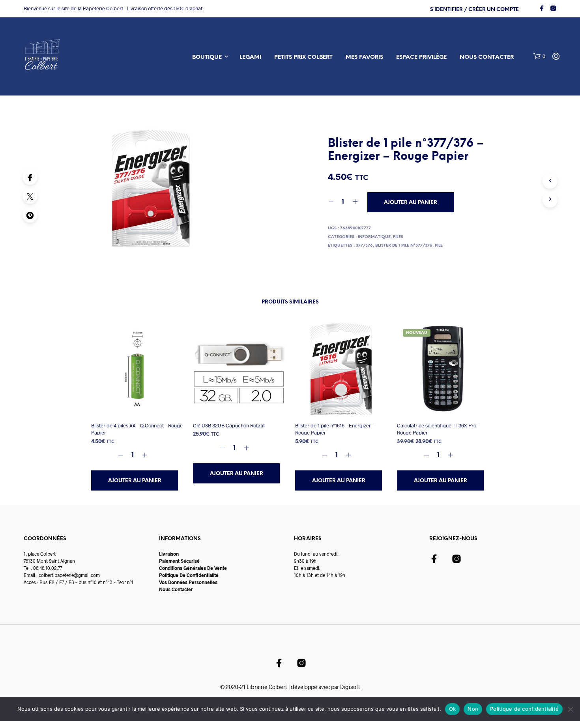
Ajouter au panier (134, 480)
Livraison (169, 553)
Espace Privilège (421, 57)
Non (473, 709)
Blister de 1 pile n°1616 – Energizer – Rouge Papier (334, 429)
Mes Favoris (364, 57)
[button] (539, 56)
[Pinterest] (29, 215)
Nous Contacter (176, 589)
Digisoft (350, 687)
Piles (398, 237)
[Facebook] (29, 177)
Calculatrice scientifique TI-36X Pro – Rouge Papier (438, 429)
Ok (452, 709)
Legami (250, 57)
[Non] (570, 709)
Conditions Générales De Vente (193, 568)
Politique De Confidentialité (189, 575)
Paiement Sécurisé (179, 561)
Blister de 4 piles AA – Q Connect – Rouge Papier (137, 429)
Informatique (374, 237)
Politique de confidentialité (524, 709)
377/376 (364, 245)
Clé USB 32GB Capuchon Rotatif (229, 425)
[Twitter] (29, 196)
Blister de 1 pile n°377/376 (403, 245)
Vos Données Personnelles (188, 582)
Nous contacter (487, 57)
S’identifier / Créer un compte (474, 9)
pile (439, 245)
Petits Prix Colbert (303, 57)
